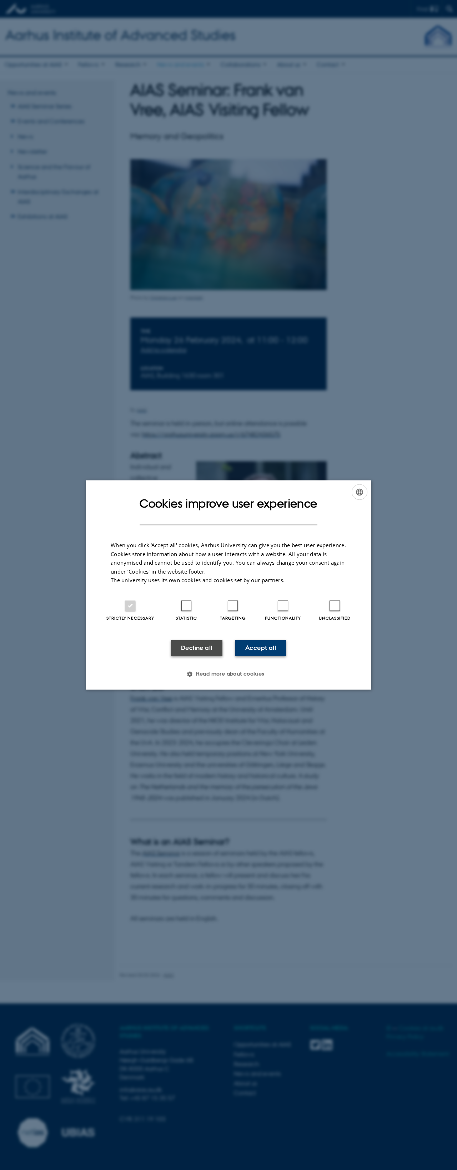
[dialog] (228, 585)
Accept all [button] (260, 648)
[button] (228, 674)
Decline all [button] (196, 648)
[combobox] (359, 491)
